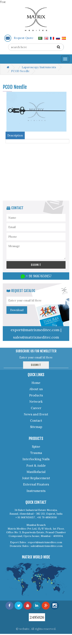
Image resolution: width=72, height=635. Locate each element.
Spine (36, 447)
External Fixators (36, 484)
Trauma (36, 453)
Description (15, 135)
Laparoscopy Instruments (39, 67)
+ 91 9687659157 (39, 276)
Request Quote (23, 38)
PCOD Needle (20, 71)
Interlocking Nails (36, 459)
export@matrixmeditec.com (35, 329)
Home (36, 383)
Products (36, 395)
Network (36, 402)
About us (36, 389)
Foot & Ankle (36, 466)
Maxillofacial (36, 472)
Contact (36, 421)
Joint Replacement (36, 478)
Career (36, 408)
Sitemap (36, 427)
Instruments (36, 491)
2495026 (37, 617)
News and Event (36, 414)
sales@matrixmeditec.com (36, 337)
